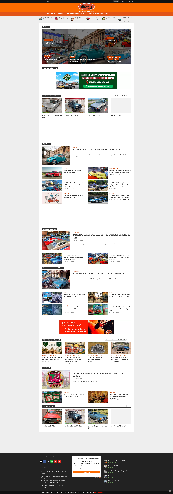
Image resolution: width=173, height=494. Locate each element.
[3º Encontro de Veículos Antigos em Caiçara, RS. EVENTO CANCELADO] (98, 297)
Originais (116, 59)
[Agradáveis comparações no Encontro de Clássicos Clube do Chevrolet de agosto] (52, 258)
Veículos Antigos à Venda (47, 14)
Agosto (46, 355)
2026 (43, 355)
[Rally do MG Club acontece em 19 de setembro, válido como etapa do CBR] (98, 309)
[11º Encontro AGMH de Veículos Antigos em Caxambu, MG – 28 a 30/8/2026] (52, 348)
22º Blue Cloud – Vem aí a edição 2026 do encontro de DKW (101, 273)
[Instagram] (41, 461)
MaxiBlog (72, 56)
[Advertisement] (82, 130)
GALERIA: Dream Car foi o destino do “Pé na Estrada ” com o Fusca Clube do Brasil (74, 184)
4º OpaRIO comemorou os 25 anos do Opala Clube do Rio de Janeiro (52, 59)
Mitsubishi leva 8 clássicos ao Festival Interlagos (95, 18)
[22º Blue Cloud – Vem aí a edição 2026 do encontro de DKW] (56, 279)
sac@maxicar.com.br (98, 492)
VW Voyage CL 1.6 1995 (119, 426)
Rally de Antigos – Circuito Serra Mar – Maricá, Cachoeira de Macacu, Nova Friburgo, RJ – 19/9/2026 (127, 19)
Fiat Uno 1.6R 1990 (94, 115)
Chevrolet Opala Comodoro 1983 (97, 427)
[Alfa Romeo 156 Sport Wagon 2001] (52, 105)
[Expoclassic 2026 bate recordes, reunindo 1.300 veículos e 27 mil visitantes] (118, 38)
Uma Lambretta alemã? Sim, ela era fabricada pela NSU (74, 196)
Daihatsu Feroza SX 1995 (73, 115)
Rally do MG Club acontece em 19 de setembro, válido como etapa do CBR (120, 309)
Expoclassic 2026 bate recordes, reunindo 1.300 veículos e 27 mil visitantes (115, 42)
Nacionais (110, 59)
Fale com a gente (123, 1)
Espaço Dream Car (113, 168)
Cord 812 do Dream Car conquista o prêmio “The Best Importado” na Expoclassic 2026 (120, 172)
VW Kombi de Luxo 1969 (114, 61)
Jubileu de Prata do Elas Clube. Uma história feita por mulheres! (63, 18)
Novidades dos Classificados (51, 95)
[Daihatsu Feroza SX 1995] (75, 105)
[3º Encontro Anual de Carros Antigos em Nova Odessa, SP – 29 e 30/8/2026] (121, 348)
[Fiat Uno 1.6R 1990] (98, 105)
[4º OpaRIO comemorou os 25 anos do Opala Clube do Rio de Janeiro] (55, 55)
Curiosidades (67, 193)
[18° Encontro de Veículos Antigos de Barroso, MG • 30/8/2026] (98, 348)
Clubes (83, 14)
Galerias (65, 181)
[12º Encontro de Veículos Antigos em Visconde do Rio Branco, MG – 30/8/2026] (75, 348)
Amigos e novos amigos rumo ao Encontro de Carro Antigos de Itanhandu (119, 396)
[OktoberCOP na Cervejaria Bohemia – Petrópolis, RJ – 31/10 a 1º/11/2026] (103, 18)
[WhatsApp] (51, 461)
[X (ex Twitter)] (48, 461)
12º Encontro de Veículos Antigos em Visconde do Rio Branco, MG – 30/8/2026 (73, 359)
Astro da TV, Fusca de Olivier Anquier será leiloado (47, 18)
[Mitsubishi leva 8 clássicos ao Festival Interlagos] (88, 18)
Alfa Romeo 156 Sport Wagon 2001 (52, 116)
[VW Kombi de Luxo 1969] (118, 55)
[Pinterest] (55, 461)
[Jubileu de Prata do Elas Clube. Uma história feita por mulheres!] (56, 18)
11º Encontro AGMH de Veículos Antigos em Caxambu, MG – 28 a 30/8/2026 (52, 359)
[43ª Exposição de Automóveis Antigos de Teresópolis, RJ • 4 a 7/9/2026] (72, 19)
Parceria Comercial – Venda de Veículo (99, 14)
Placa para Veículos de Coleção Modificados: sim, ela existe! (53, 43)
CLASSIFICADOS (48, 406)
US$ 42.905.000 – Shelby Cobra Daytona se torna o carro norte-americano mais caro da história (119, 197)
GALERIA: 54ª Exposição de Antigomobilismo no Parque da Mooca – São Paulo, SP (118, 184)
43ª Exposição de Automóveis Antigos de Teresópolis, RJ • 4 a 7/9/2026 (79, 19)
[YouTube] (59, 461)
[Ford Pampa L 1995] (52, 416)
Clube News (76, 371)
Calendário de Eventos (72, 14)
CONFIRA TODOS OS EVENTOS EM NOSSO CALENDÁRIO (115, 339)
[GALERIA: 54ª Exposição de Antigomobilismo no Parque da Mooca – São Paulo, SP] (98, 185)
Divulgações (76, 271)
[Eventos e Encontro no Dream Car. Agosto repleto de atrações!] (52, 397)
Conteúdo (60, 14)
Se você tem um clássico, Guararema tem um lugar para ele (74, 295)
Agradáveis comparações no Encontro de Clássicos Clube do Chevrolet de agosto (73, 257)
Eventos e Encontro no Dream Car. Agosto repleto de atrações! (74, 395)
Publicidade (130, 1)
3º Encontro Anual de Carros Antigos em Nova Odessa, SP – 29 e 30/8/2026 (120, 359)
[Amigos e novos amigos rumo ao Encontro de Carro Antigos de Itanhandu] (98, 397)
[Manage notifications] (170, 491)
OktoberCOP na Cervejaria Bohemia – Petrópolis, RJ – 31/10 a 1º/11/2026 (111, 18)
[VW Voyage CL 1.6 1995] (121, 416)
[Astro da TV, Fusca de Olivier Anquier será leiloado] (40, 18)
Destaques (117, 57)
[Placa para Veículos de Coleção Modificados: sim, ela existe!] (55, 38)
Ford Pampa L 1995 (48, 426)
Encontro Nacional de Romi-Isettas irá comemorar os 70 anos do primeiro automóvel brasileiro (74, 309)
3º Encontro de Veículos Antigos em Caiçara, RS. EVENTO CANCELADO (120, 295)
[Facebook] (44, 461)
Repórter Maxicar (48, 39)
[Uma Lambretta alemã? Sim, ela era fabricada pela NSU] (52, 198)
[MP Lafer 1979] (121, 105)
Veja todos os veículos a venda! (119, 406)
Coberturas (47, 55)
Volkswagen (111, 57)
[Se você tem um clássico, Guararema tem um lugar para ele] (52, 297)
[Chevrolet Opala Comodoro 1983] (98, 416)
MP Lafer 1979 (116, 115)
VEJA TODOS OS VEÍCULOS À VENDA (119, 95)
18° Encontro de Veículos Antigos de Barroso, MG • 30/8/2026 (95, 359)
